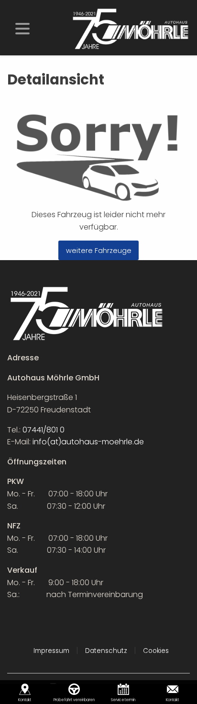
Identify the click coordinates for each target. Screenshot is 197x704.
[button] (22, 27)
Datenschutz (106, 650)
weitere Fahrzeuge (98, 250)
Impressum (51, 650)
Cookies (156, 650)
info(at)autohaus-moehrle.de (88, 441)
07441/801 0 (43, 429)
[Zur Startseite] (130, 28)
